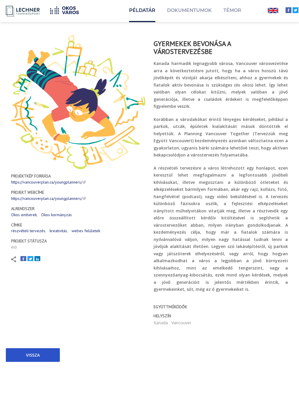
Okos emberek (24, 214)
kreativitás (58, 230)
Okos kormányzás (56, 214)
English (273, 11)
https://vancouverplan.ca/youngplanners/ (46, 182)
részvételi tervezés (28, 230)
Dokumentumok (189, 10)
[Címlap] (66, 9)
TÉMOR (232, 10)
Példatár (142, 10)
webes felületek (86, 230)
